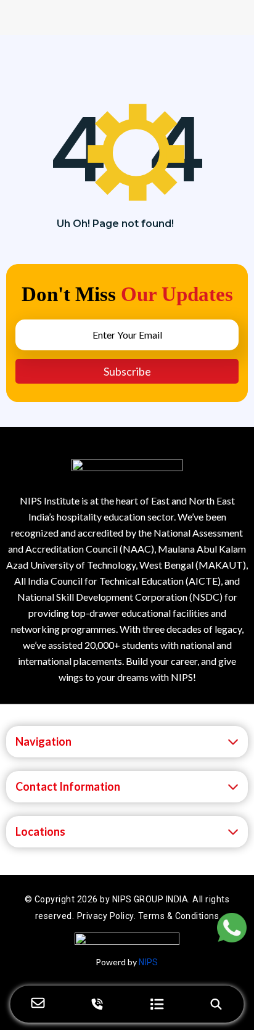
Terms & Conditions (178, 916)
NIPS (148, 962)
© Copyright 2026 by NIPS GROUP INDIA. (108, 899)
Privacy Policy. (107, 916)
